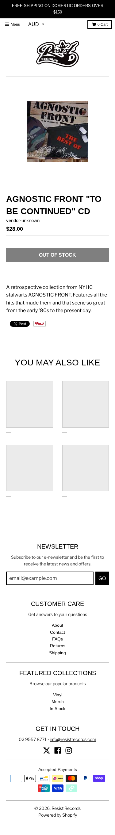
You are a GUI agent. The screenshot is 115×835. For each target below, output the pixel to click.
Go (102, 578)
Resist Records (66, 808)
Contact (57, 632)
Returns (57, 645)
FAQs (57, 639)
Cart (103, 24)
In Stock (57, 708)
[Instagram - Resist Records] (68, 750)
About (57, 625)
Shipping (57, 652)
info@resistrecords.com (73, 739)
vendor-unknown (23, 220)
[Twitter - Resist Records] (46, 750)
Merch (58, 701)
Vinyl (57, 694)
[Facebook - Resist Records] (57, 750)
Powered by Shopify (57, 815)
